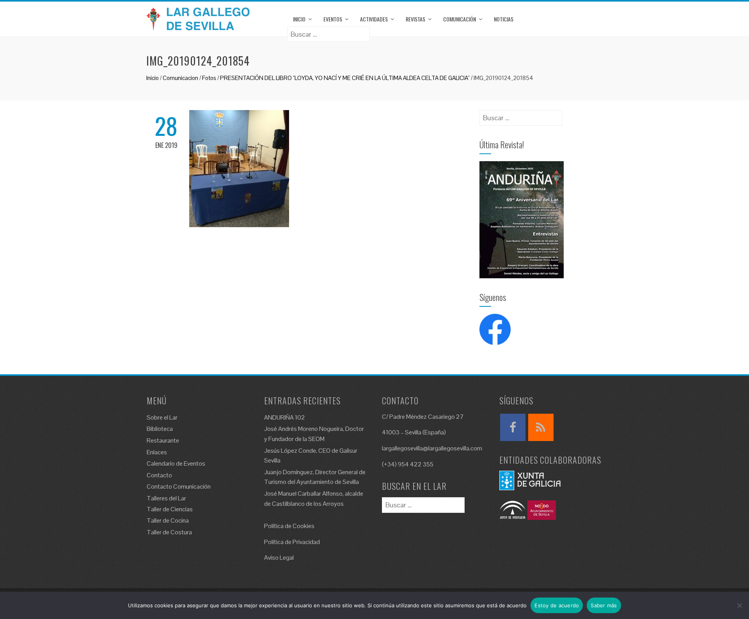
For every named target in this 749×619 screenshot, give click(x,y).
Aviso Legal (279, 557)
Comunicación (459, 19)
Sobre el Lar (162, 417)
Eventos (332, 19)
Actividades (374, 19)
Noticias (503, 19)
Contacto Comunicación (179, 486)
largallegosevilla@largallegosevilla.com (432, 448)
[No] (739, 605)
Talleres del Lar (166, 498)
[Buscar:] (328, 31)
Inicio (299, 19)
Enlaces (157, 452)
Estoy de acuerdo (556, 605)
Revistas (415, 19)
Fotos (209, 78)
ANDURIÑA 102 (284, 417)
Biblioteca (160, 429)
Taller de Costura (169, 532)
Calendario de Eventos (176, 463)
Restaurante (163, 440)
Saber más (604, 605)
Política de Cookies (289, 526)
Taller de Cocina (168, 520)
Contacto (159, 475)
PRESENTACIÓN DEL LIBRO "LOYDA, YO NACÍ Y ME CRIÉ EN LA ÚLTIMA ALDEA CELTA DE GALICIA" (345, 78)
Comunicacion (180, 78)
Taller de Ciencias (170, 509)
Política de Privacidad (292, 542)
